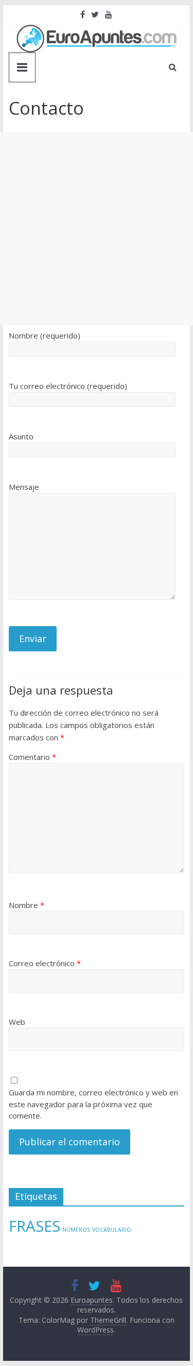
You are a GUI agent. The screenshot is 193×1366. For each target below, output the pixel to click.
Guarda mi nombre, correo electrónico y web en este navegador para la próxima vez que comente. (93, 1104)
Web (17, 1022)
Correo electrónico (45, 963)
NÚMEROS (76, 1229)
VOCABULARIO (111, 1229)
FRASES (34, 1226)
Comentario (32, 757)
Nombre (26, 905)
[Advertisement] (96, 228)
